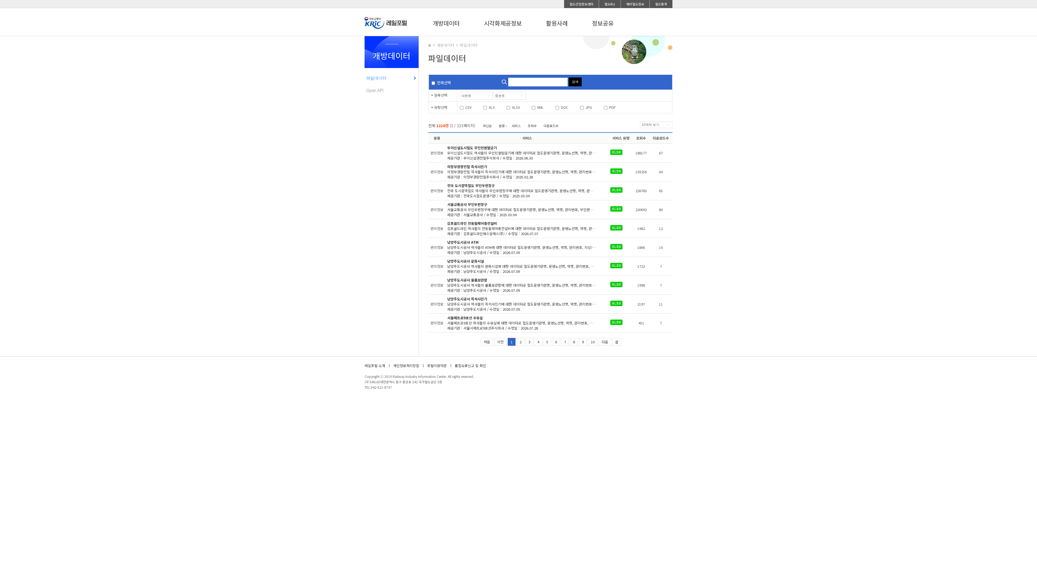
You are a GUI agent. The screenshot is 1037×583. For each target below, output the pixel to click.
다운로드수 (551, 125)
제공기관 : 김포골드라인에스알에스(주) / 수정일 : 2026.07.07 (527, 228)
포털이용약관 (437, 365)
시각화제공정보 (503, 23)
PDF (612, 107)
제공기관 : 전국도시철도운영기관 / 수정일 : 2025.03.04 (527, 190)
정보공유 (603, 23)
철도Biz (609, 4)
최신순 (487, 125)
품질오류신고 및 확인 (470, 365)
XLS (492, 107)
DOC (564, 107)
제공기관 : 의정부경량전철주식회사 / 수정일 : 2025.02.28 (527, 171)
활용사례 (557, 23)
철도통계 (661, 4)
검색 (575, 82)
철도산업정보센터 (581, 4)
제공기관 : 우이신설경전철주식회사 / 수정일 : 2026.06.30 (527, 153)
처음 (487, 341)
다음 (605, 341)
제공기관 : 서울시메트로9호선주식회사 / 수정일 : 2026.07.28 (527, 323)
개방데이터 (446, 23)
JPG (588, 107)
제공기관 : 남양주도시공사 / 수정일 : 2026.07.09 (527, 247)
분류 (502, 125)
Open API (375, 90)
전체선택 (444, 82)
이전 (500, 341)
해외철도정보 (635, 4)
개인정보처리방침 (406, 365)
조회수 (532, 125)
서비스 (516, 125)
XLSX (516, 107)
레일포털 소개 (375, 365)
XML (540, 107)
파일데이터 (376, 78)
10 (593, 341)
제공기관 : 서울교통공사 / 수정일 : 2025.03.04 (527, 209)
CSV (468, 107)
